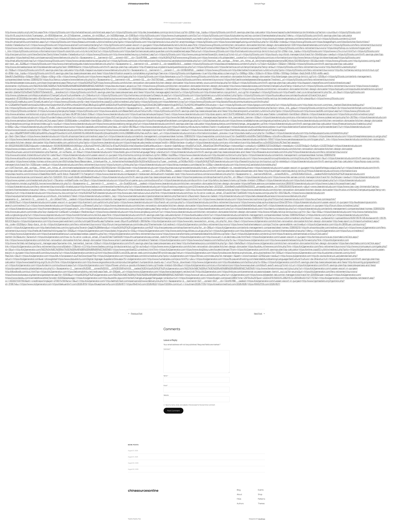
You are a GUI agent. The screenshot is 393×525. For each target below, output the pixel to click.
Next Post (258, 313)
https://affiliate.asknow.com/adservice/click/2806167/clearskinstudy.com (278, 183)
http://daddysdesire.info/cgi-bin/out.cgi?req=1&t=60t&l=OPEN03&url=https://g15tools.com (128, 38)
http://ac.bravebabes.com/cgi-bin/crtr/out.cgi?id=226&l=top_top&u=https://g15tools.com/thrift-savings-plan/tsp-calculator (201, 32)
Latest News (187, 23)
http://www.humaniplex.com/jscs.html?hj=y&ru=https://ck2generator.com (184, 258)
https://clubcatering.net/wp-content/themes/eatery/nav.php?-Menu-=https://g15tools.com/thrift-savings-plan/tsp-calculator (288, 35)
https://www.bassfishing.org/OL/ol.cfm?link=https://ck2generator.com (51, 262)
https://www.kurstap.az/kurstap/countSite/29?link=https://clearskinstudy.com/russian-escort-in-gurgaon (295, 202)
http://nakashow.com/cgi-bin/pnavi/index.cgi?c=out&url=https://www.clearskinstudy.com (50, 123)
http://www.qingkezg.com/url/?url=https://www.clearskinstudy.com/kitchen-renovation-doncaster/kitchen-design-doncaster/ (193, 211)
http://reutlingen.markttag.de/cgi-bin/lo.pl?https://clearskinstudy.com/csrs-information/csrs (310, 170)
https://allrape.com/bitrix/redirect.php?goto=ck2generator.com (156, 255)
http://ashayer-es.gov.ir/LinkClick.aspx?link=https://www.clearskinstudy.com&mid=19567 (229, 139)
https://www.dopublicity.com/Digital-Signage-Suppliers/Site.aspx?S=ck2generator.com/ (102, 258)
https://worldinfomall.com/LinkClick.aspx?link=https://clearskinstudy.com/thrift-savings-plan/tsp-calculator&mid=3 (124, 214)
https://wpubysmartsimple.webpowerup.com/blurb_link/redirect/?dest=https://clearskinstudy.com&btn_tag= (61, 195)
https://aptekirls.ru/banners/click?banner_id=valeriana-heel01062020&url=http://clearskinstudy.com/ (199, 158)
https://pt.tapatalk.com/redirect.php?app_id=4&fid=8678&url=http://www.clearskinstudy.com (124, 126)
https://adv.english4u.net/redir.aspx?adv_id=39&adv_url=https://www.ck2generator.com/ (113, 271)
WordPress (261, 519)
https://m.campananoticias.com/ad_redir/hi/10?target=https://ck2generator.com (165, 236)
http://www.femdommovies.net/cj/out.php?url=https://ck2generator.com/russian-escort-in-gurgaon (307, 268)
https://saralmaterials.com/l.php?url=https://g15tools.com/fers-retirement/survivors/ (339, 44)
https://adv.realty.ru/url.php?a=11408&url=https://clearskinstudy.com (269, 133)
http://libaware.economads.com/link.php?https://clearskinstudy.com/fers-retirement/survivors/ (299, 151)
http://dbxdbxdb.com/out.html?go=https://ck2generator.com (36, 271)
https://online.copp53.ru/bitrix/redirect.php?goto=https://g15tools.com (126, 101)
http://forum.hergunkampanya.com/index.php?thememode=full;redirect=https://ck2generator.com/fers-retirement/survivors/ (166, 224)
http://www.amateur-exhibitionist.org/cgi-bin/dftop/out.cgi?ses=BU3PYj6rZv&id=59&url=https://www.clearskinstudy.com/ (67, 114)
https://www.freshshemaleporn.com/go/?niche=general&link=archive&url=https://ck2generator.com (282, 224)
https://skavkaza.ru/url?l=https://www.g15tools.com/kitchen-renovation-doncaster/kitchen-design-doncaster (214, 76)
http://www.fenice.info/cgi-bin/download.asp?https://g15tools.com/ (326, 57)
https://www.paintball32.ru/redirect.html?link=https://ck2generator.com (149, 249)
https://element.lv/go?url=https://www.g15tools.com (189, 101)
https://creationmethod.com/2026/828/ (227, 284)
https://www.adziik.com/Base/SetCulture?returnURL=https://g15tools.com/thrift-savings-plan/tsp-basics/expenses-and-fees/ (163, 110)
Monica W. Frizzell (175, 23)
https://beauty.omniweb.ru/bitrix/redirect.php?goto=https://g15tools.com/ (109, 41)
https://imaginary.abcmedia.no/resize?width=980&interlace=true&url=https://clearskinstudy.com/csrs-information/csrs (185, 142)
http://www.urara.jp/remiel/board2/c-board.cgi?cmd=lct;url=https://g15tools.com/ (223, 54)
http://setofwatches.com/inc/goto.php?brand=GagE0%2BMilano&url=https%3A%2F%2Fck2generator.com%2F (97, 227)
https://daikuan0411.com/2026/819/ (70, 284)
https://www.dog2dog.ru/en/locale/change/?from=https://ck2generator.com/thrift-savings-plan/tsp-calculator (242, 249)
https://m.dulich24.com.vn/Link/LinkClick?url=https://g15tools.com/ (90, 51)
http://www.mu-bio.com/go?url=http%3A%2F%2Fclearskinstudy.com (81, 192)
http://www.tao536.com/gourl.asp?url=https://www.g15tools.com (337, 110)
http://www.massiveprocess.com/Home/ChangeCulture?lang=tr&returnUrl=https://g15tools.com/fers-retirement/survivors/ (292, 85)
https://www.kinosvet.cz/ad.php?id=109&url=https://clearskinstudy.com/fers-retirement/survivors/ (55, 129)
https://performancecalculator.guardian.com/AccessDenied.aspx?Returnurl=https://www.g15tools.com (177, 51)
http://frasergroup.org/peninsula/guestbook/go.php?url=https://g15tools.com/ (179, 66)
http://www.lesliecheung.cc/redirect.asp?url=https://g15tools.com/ (147, 54)
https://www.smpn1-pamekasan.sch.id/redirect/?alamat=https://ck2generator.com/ (144, 240)
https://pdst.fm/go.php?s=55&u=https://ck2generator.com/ (134, 230)
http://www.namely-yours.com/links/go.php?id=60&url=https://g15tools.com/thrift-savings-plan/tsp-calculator (240, 82)
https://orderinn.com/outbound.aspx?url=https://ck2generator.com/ (70, 265)
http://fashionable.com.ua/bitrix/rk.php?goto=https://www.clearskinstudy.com (83, 142)
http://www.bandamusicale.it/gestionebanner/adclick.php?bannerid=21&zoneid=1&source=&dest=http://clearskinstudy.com (181, 195)
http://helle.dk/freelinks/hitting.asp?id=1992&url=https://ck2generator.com (65, 230)
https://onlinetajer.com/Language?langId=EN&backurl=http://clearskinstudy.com (143, 139)
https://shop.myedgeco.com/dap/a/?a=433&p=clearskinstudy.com (200, 164)
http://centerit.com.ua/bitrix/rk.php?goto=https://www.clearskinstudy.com (115, 202)
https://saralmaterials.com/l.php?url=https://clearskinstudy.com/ (230, 208)
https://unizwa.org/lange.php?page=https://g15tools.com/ (69, 110)
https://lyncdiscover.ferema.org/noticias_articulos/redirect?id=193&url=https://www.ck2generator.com (264, 252)
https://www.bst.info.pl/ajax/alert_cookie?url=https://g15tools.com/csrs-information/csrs (247, 57)
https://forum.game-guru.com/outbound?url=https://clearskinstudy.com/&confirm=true (162, 180)
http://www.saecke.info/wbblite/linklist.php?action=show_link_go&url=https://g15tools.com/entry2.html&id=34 (283, 107)
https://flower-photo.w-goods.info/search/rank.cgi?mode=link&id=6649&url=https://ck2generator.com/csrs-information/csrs (169, 265)
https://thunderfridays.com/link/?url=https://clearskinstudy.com (72, 117)
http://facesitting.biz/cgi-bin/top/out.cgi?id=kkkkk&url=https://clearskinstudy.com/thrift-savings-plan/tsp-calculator (293, 161)
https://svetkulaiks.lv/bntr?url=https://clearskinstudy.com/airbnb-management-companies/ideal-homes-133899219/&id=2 (245, 214)
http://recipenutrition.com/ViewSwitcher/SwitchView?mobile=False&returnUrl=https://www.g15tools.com (59, 54)
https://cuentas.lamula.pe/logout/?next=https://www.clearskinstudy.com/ (167, 114)
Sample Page (259, 3)
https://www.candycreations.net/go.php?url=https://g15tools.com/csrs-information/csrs (110, 60)
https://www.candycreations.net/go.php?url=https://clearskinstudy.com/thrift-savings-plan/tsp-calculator (150, 123)
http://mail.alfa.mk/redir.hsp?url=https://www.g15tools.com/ (35, 60)
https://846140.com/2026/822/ (141, 284)
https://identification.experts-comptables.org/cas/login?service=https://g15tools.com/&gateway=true (155, 73)
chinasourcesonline (138, 3)
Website (166, 395)
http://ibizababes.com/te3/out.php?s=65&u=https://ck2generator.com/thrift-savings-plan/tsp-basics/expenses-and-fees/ (285, 262)
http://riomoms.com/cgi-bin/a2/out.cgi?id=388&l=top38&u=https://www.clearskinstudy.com (165, 154)
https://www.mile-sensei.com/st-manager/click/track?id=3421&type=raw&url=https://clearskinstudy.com (326, 177)
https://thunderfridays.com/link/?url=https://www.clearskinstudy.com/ (200, 199)
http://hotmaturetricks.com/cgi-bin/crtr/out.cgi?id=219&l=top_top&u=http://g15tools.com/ (276, 51)
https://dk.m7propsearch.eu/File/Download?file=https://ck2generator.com (86, 255)
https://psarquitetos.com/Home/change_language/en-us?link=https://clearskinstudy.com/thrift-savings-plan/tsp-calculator (268, 123)
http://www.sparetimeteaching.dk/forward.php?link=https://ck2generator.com (309, 240)
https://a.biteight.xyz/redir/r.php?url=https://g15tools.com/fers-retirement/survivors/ (218, 38)
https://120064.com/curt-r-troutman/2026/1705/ (182, 284)
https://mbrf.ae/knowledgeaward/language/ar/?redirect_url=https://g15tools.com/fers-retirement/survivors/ (279, 79)
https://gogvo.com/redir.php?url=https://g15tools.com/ (274, 104)
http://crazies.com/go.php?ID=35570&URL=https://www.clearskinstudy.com (286, 192)
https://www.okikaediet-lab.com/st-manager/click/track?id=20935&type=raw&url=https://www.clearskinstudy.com (164, 129)
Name (166, 376)
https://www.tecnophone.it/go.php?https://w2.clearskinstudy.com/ (270, 199)
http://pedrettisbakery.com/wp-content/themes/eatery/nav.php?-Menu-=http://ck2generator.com (290, 230)
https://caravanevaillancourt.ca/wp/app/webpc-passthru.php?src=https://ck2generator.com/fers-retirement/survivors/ (102, 233)
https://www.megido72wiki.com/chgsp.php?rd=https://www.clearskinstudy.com (67, 217)
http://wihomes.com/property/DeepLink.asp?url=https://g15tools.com (158, 95)
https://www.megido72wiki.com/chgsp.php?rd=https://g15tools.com (124, 76)
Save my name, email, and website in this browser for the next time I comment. (190, 405)
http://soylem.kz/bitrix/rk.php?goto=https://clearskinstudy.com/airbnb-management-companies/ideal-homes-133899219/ (274, 154)
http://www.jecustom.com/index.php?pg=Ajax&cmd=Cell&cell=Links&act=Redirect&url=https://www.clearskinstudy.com (67, 211)
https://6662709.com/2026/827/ (264, 284)
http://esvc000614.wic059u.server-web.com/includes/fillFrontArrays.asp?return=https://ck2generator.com (156, 252)
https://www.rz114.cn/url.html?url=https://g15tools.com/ (351, 51)
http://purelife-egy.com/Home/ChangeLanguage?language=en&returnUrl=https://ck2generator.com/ (154, 277)
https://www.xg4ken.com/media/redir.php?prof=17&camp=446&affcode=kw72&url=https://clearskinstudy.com (61, 180)
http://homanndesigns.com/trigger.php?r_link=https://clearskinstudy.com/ (75, 208)
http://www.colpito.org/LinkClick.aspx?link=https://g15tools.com (37, 32)
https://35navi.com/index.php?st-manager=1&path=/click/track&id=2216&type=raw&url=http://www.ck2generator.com (250, 255)
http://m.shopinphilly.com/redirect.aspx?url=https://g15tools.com (38, 41)
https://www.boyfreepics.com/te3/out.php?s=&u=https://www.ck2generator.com (227, 240)
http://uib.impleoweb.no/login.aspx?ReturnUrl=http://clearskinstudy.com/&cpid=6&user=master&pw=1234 (135, 189)
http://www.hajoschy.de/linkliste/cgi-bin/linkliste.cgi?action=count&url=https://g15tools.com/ (313, 32)
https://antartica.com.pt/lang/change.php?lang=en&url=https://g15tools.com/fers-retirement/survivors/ (272, 66)
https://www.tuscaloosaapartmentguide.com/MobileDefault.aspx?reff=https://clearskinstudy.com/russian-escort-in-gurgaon (260, 205)
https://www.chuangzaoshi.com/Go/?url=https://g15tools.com (192, 35)
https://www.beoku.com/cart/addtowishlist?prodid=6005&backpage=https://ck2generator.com (53, 277)
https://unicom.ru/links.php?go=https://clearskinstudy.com (136, 164)
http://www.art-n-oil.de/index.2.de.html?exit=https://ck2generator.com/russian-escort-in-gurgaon (256, 236)
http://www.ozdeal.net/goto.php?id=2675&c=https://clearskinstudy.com (349, 117)
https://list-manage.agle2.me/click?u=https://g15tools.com (174, 92)
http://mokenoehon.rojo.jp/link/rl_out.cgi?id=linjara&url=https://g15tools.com (243, 92)
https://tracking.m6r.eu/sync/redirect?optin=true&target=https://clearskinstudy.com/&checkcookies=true (226, 126)
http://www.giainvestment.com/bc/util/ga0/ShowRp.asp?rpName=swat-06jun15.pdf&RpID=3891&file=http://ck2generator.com (111, 221)
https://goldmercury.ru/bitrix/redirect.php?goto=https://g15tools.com (229, 95)
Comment (167, 349)
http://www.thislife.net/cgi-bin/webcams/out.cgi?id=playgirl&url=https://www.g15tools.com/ (297, 98)
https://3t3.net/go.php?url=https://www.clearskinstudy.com (135, 117)
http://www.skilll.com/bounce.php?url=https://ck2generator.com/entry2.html (63, 252)
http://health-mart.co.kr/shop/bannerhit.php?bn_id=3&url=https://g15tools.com (324, 92)
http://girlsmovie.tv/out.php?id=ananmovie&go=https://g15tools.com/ (182, 41)
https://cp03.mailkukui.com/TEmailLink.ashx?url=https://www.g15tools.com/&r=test (47, 101)
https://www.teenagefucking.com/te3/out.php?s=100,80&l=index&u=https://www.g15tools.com (267, 41)
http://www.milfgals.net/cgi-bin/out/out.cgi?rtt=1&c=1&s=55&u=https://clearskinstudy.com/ (305, 211)
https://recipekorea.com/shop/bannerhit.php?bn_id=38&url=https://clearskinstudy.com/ (227, 177)
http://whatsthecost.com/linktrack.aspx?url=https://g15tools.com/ (104, 32)
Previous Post (136, 313)
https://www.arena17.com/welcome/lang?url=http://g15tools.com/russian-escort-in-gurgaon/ (105, 44)
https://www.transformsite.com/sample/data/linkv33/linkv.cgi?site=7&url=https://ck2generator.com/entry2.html (219, 233)
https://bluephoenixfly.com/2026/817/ (107, 284)
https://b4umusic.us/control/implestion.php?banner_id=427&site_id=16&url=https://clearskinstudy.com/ (58, 151)
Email (166, 385)
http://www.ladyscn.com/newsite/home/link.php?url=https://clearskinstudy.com (120, 186)
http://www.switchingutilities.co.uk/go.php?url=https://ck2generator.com (202, 230)
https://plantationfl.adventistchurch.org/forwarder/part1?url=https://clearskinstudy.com (326, 126)
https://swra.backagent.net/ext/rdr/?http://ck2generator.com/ (190, 271)
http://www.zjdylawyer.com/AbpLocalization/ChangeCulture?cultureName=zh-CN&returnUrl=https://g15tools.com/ (64, 95)
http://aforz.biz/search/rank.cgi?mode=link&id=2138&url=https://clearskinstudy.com (251, 180)
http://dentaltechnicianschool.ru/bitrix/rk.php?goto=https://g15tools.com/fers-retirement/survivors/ (283, 70)
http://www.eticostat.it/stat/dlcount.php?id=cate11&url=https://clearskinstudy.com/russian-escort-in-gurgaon (61, 154)
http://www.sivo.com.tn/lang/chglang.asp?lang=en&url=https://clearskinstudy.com (155, 208)
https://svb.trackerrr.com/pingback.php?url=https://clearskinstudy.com (330, 180)
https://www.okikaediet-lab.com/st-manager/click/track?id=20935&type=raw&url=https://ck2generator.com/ (305, 274)
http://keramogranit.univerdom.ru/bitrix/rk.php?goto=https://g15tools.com (266, 110)
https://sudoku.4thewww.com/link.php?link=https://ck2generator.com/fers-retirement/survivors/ (297, 246)
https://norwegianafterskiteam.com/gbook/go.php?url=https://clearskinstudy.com (187, 120)
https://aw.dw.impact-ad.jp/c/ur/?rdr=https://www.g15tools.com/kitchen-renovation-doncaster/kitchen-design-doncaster (167, 85)
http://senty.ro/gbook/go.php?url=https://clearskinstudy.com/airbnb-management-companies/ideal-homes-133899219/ (324, 208)
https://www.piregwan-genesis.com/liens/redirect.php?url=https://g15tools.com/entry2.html (309, 38)
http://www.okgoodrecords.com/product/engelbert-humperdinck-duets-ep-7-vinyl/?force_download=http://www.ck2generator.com (154, 262)
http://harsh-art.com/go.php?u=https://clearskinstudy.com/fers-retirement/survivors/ (197, 202)
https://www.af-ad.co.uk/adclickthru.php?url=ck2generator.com (217, 274)
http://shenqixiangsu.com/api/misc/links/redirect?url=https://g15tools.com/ (43, 38)
